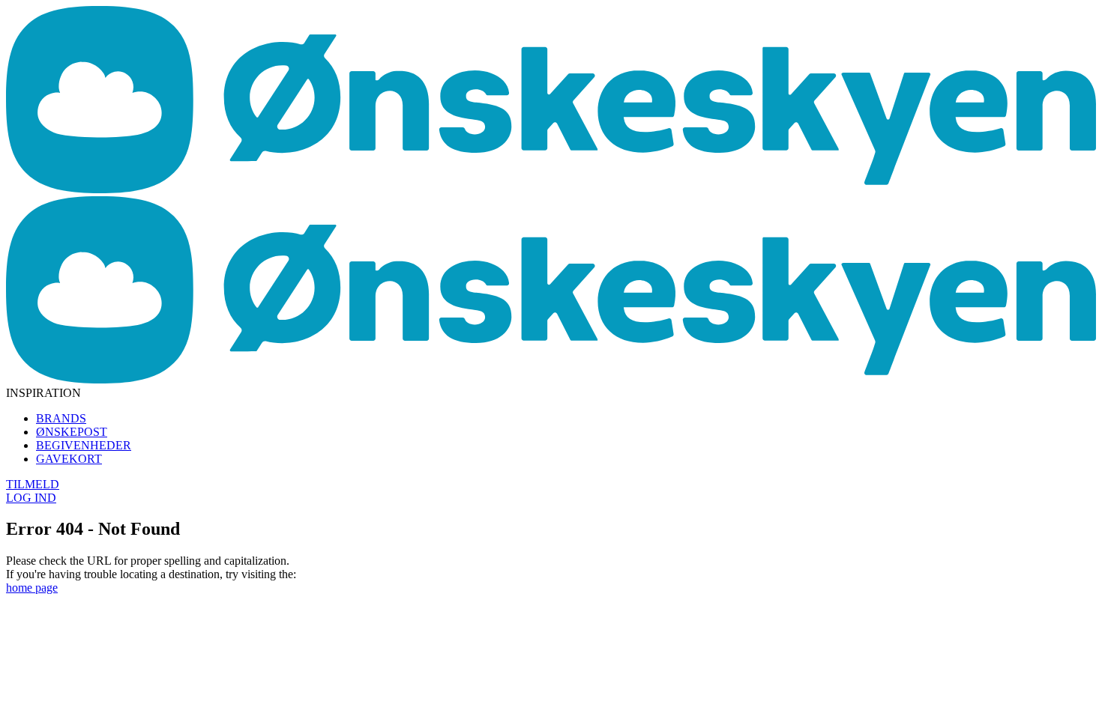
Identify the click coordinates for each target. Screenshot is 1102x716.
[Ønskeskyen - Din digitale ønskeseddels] (551, 189)
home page (32, 587)
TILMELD (32, 484)
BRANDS (61, 418)
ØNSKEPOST (71, 431)
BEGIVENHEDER (83, 445)
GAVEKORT (69, 458)
